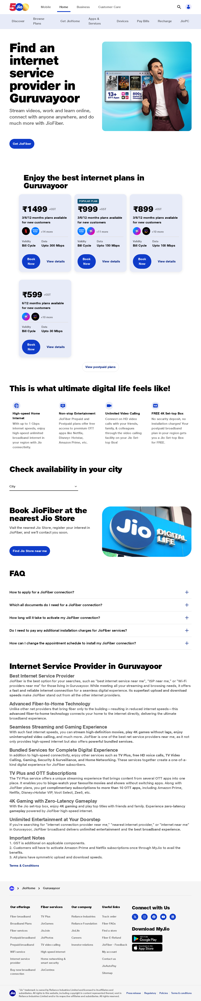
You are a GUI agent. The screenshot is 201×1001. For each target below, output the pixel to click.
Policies (163, 993)
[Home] (11, 888)
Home (63, 7)
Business (83, 7)
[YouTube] (163, 917)
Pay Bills (143, 21)
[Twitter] (135, 917)
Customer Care (109, 7)
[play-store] (147, 939)
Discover (18, 21)
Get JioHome (70, 21)
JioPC (184, 21)
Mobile (46, 7)
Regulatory (150, 993)
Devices (122, 21)
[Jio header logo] (19, 7)
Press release (133, 993)
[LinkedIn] (173, 917)
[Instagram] (144, 917)
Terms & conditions (181, 993)
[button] (179, 7)
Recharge (165, 21)
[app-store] (147, 948)
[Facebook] (154, 917)
